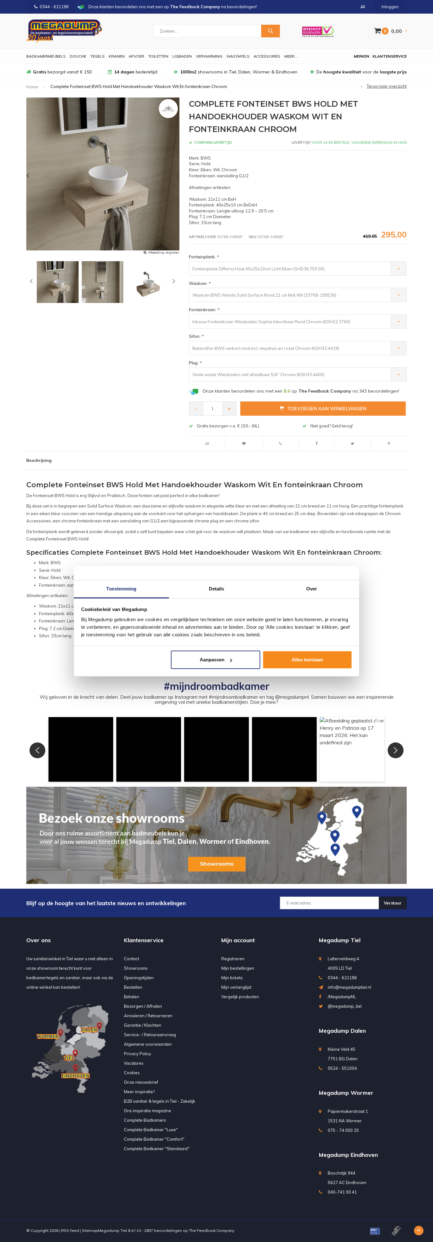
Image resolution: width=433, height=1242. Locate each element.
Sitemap (90, 1230)
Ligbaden (182, 56)
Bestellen (133, 987)
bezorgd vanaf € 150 (62, 72)
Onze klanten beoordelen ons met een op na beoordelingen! (301, 391)
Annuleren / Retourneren (148, 1015)
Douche (78, 56)
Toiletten (158, 56)
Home (32, 86)
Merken (361, 56)
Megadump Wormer (346, 1092)
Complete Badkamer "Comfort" (154, 1139)
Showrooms (136, 968)
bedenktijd (135, 72)
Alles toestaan (307, 659)
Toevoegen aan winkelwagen (326, 409)
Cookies (132, 1072)
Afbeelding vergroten (163, 252)
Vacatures (134, 1063)
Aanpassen (212, 659)
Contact (131, 958)
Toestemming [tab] (121, 588)
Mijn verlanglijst (236, 987)
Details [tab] (216, 588)
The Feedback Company (211, 1230)
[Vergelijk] (363, 6)
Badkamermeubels (46, 56)
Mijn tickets (232, 977)
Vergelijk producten (240, 996)
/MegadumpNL (342, 996)
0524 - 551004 (342, 1068)
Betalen (131, 996)
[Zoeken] (270, 31)
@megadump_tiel (345, 1006)
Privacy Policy (137, 1053)
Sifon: (196, 336)
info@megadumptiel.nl (349, 987)
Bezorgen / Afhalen (143, 1006)
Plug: (195, 362)
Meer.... (291, 56)
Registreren (232, 958)
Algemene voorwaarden (148, 1044)
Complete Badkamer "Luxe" (151, 1129)
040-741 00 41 (342, 1192)
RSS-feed (70, 1230)
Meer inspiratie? (139, 1091)
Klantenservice (389, 56)
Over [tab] (311, 588)
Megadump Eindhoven (348, 1154)
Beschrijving (38, 460)
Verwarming (209, 56)
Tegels (97, 56)
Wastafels (237, 56)
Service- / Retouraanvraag (150, 1034)
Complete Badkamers (145, 1120)
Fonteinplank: (203, 256)
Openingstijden (139, 977)
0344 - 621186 (54, 6)
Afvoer (136, 56)
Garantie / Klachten (142, 1025)
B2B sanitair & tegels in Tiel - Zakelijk (159, 1101)
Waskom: (199, 283)
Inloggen (390, 6)
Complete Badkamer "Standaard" (157, 1148)
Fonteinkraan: (204, 309)
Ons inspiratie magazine (147, 1110)
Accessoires (267, 56)
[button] (80, 749)
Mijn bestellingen (237, 968)
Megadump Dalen (342, 1030)
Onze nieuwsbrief (141, 1082)
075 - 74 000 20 (343, 1130)
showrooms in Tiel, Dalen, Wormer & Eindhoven (238, 72)
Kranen (117, 56)
